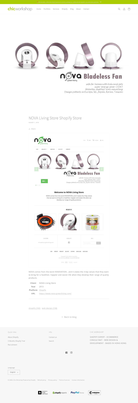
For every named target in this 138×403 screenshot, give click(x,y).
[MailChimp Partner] (94, 392)
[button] (119, 9)
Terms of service (64, 380)
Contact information (78, 380)
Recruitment (12, 345)
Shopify (42, 290)
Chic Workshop (18, 380)
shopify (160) (34, 308)
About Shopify (13, 337)
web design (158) (49, 308)
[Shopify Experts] (59, 392)
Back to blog (70, 317)
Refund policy (42, 380)
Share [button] (33, 129)
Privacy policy (52, 380)
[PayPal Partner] (77, 392)
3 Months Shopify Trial (16, 341)
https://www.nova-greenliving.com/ (55, 293)
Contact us (53, 337)
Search (51, 341)
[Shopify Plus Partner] (43, 392)
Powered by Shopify (29, 380)
